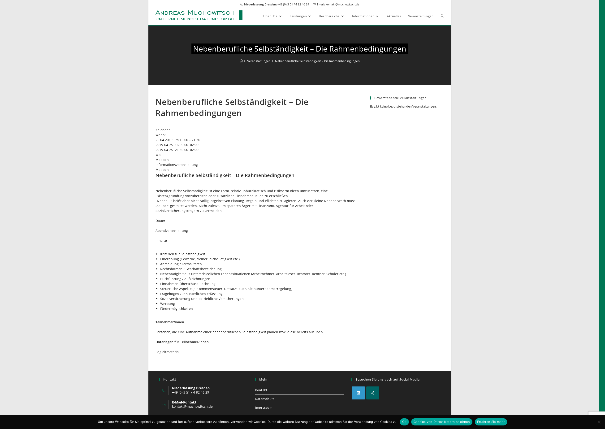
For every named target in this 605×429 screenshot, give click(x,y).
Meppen (162, 169)
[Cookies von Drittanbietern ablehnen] (599, 422)
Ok (404, 422)
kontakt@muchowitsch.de (342, 4)
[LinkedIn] (358, 392)
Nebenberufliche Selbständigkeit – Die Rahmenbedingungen (317, 61)
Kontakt (261, 390)
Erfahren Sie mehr (491, 422)
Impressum (263, 407)
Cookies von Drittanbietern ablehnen (442, 422)
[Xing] (372, 392)
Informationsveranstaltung (177, 164)
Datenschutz (264, 399)
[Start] (241, 61)
